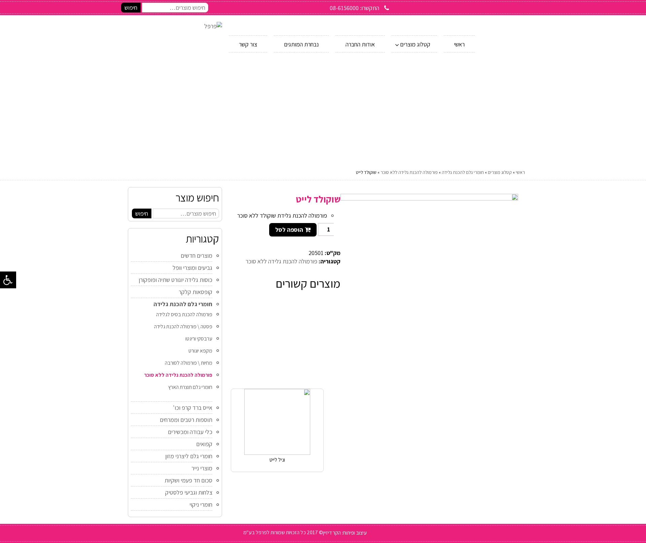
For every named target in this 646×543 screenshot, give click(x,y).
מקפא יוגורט (200, 350)
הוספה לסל (289, 229)
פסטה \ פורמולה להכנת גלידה (183, 326)
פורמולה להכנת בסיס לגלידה (184, 314)
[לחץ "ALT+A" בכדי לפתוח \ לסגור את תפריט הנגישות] (8, 280)
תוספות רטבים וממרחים (186, 420)
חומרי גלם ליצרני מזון (188, 456)
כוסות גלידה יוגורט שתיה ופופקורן (175, 280)
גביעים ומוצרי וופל (192, 268)
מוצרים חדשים (196, 255)
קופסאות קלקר (195, 292)
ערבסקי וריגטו (198, 338)
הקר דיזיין (332, 532)
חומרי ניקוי (200, 504)
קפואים (204, 444)
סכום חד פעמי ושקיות (188, 480)
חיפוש (130, 7)
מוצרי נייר (201, 468)
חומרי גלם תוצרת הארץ (190, 387)
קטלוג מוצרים (500, 172)
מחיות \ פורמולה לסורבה (188, 362)
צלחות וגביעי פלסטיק (188, 492)
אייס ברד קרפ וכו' (192, 407)
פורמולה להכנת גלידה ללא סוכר (409, 172)
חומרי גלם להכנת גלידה (463, 172)
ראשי (520, 172)
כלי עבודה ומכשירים (190, 432)
